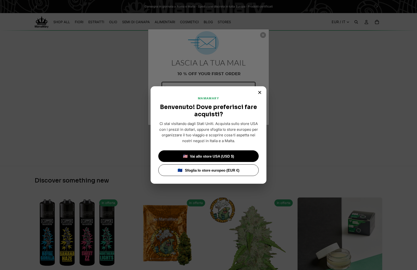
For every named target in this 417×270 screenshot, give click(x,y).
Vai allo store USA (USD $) (208, 156)
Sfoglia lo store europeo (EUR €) (208, 170)
